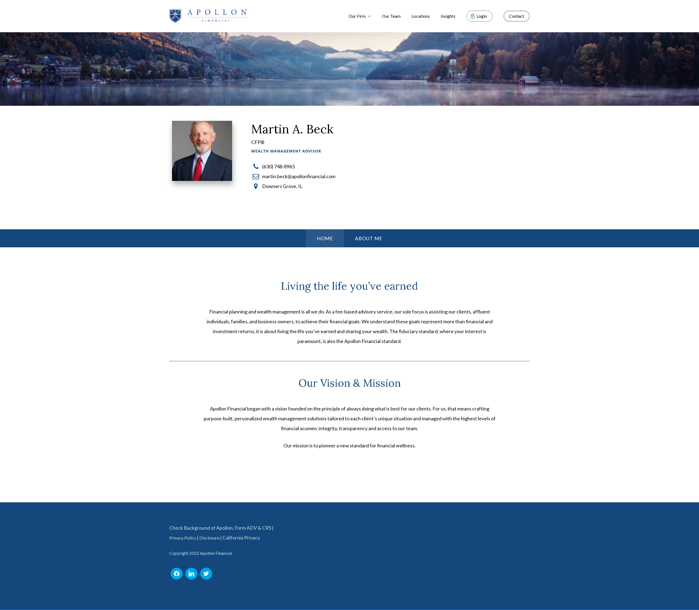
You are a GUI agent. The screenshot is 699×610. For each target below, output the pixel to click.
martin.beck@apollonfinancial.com (298, 176)
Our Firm (357, 16)
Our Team (391, 16)
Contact (516, 16)
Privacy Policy (182, 537)
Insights (448, 16)
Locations (420, 16)
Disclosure (209, 537)
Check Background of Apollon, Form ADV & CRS (220, 528)
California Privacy (241, 538)
